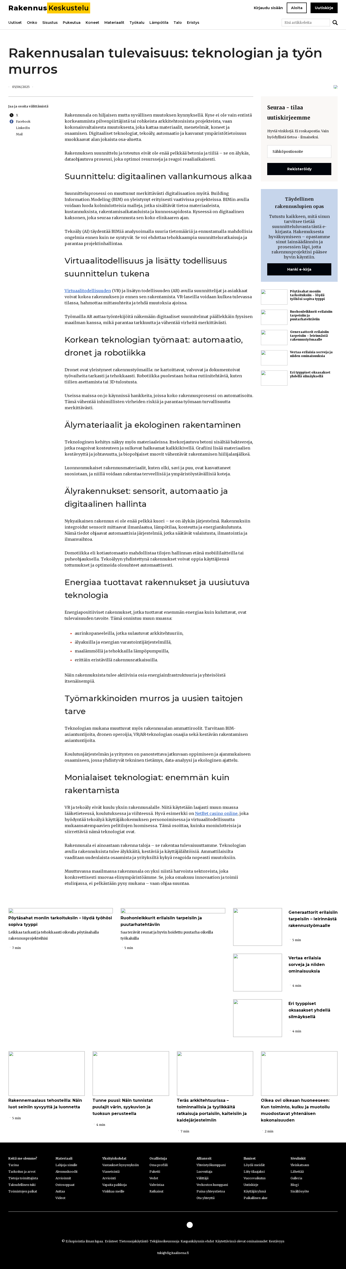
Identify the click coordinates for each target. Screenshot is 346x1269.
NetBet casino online (216, 813)
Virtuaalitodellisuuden (88, 290)
